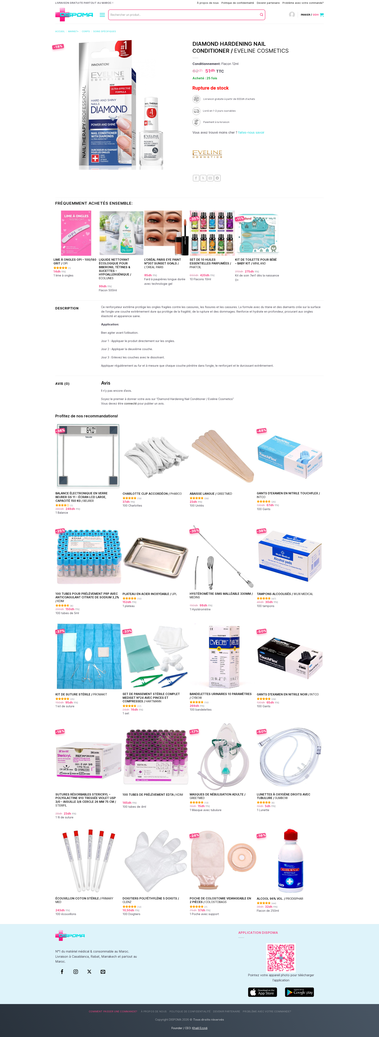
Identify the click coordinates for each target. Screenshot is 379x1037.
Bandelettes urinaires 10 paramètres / (221, 695)
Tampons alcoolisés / (285, 594)
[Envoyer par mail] (210, 178)
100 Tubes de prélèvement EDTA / (153, 794)
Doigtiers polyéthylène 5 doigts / (151, 900)
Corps (86, 31)
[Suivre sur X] (89, 971)
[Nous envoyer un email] (103, 971)
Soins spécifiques (104, 31)
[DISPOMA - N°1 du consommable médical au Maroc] (74, 15)
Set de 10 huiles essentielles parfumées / (210, 263)
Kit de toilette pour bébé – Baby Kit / (256, 261)
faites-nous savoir (251, 132)
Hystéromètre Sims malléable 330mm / (221, 595)
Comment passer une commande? (174, 2)
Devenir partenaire (268, 2)
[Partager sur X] (203, 178)
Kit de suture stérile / (81, 694)
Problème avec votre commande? (303, 2)
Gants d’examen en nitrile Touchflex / (288, 495)
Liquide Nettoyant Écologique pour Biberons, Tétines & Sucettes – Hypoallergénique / (115, 269)
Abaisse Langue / (211, 493)
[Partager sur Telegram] (217, 178)
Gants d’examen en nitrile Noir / (288, 694)
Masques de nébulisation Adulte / (217, 796)
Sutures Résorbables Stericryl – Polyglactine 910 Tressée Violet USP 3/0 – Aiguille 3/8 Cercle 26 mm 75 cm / (85, 800)
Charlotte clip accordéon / (152, 493)
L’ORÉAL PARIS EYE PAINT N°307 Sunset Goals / (162, 263)
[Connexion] (292, 15)
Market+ (73, 31)
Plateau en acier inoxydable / (150, 594)
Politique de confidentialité (237, 2)
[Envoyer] (261, 14)
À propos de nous (208, 2)
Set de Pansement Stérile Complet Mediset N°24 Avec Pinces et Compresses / (151, 697)
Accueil (60, 31)
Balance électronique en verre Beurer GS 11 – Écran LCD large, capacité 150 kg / (81, 497)
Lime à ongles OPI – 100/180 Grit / (74, 261)
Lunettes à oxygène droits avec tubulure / (283, 796)
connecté (130, 403)
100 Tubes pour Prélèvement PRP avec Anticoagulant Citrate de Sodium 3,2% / (87, 597)
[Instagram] (75, 971)
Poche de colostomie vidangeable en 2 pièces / (220, 900)
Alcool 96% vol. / (280, 898)
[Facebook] (62, 971)
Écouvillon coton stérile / (84, 900)
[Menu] (102, 15)
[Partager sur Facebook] (196, 178)
